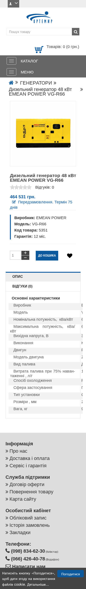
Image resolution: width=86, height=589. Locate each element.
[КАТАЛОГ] (11, 61)
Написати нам (28, 566)
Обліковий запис (28, 518)
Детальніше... (38, 584)
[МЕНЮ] (11, 72)
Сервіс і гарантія (28, 465)
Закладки (19, 532)
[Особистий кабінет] (13, 4)
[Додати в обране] (70, 256)
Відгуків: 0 (44, 187)
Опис (17, 276)
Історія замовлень (29, 525)
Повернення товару (31, 491)
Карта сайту (22, 499)
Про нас (18, 451)
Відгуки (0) (22, 286)
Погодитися (70, 573)
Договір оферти (26, 484)
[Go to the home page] (11, 83)
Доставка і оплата (29, 458)
